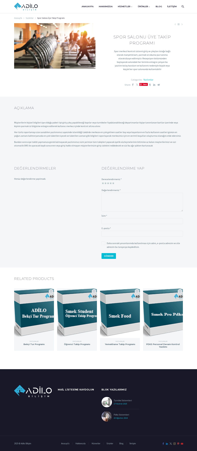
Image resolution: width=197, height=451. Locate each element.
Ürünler (143, 6)
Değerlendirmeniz (111, 190)
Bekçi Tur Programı (34, 344)
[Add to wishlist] (51, 291)
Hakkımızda (106, 6)
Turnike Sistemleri (123, 400)
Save (145, 84)
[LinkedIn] (154, 85)
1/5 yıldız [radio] (103, 183)
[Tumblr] (150, 85)
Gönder (108, 256)
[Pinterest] (178, 444)
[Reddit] (158, 85)
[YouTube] (182, 444)
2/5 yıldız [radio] (105, 183)
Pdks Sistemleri (121, 414)
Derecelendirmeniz (112, 179)
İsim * (104, 215)
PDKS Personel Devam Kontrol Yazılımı (163, 345)
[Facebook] (133, 85)
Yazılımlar (30, 18)
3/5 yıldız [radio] (108, 183)
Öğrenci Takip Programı (77, 344)
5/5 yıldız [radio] (113, 183)
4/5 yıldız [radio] (110, 183)
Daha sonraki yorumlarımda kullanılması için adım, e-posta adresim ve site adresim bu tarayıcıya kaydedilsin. (143, 245)
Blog (159, 6)
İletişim (172, 6)
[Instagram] (174, 444)
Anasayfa (88, 6)
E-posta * (106, 228)
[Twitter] (137, 85)
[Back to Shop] (178, 24)
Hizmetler (124, 6)
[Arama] (182, 6)
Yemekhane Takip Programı (120, 344)
